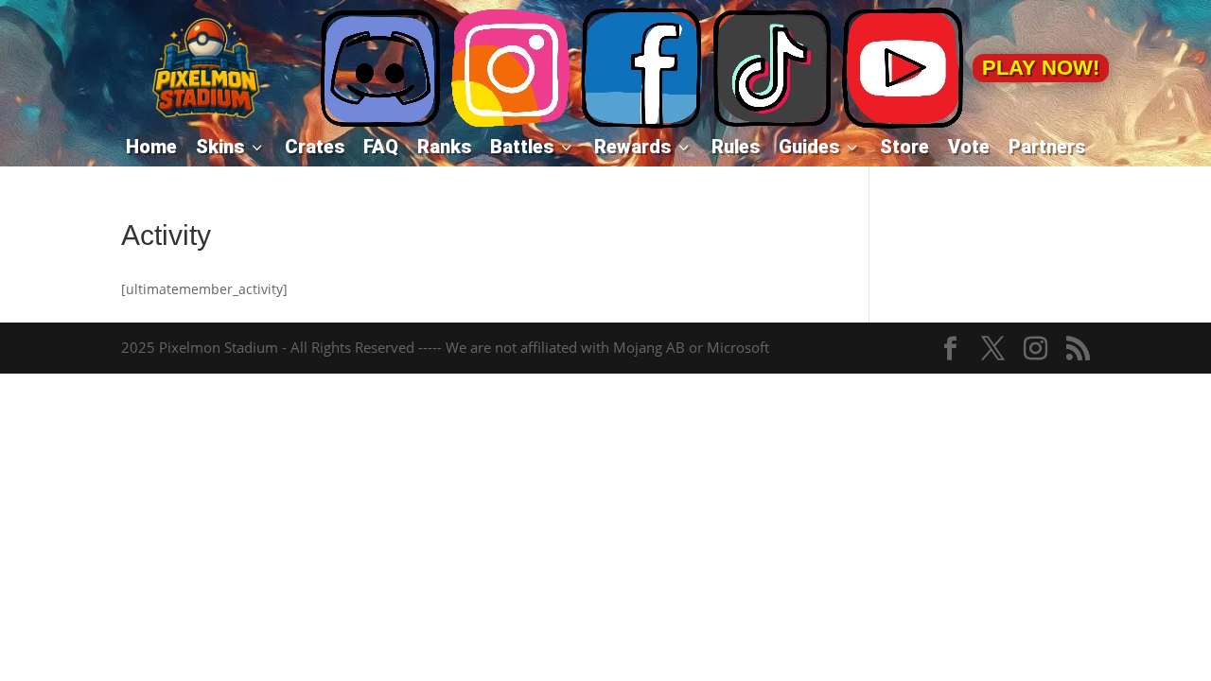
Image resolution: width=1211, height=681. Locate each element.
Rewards (643, 146)
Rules (735, 146)
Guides (820, 146)
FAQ (380, 146)
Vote (969, 146)
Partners (1047, 146)
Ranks (444, 146)
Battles (532, 146)
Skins (231, 146)
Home (151, 146)
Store (904, 146)
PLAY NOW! (1040, 67)
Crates (314, 146)
